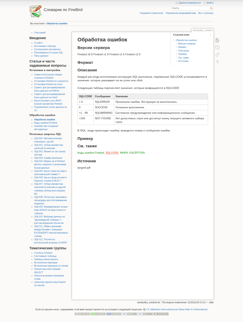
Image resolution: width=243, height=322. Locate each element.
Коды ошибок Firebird (45, 123)
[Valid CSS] (145, 314)
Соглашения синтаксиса (47, 49)
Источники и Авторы (45, 46)
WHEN (124, 152)
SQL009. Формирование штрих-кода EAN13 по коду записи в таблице (51, 210)
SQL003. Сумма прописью (48, 158)
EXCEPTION (137, 152)
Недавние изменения (151, 13)
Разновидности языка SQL (48, 52)
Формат (182, 47)
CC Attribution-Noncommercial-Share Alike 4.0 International (176, 309)
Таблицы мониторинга (46, 259)
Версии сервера (187, 43)
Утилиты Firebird (43, 253)
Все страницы (206, 13)
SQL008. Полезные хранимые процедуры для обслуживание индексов (50, 200)
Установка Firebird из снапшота (51, 81)
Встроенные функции (46, 262)
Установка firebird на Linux (48, 84)
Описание (183, 50)
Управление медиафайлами (181, 13)
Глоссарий (40, 32)
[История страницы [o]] (217, 47)
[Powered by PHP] (113, 314)
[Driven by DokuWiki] (161, 314)
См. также (183, 57)
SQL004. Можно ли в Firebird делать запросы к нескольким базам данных (50, 164)
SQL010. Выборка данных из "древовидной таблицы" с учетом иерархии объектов (49, 219)
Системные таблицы (45, 256)
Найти (212, 8)
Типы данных (41, 55)
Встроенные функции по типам (51, 265)
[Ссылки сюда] (217, 54)
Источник (183, 61)
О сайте (38, 43)
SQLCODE (112, 152)
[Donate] (98, 314)
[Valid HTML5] (129, 314)
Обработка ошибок (57, 23)
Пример (182, 54)
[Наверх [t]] (217, 62)
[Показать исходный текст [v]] (217, 40)
